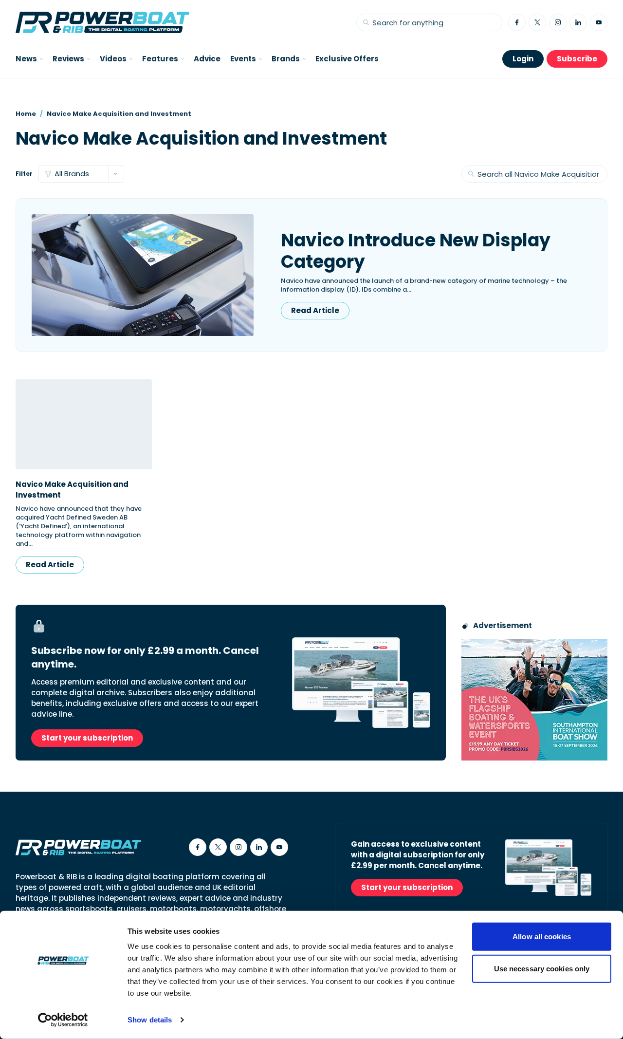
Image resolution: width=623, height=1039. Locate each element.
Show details (150, 1020)
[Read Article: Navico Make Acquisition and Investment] (84, 424)
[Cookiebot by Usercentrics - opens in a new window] (63, 1020)
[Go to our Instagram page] (558, 22)
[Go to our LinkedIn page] (578, 22)
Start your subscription (87, 738)
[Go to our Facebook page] (517, 22)
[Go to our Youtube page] (598, 22)
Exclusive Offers (347, 59)
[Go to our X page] (537, 22)
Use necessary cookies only (542, 968)
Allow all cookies (542, 936)
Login (523, 59)
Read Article (315, 310)
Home (26, 113)
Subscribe (577, 59)
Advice (207, 59)
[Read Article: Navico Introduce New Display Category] (143, 275)
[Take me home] (102, 22)
